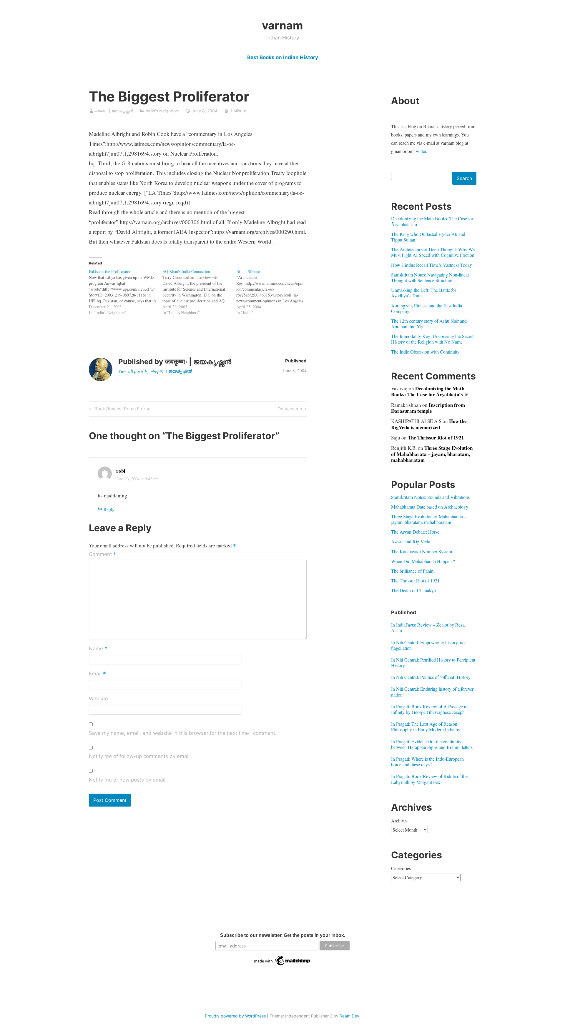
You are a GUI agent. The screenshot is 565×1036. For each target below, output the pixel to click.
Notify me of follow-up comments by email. (140, 756)
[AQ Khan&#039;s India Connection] (199, 292)
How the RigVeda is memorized (429, 424)
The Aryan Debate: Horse (415, 532)
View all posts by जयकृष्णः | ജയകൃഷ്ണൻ (155, 371)
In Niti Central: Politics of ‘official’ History (431, 677)
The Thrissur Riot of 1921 (436, 437)
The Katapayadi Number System (421, 551)
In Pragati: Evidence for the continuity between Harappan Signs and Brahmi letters (432, 744)
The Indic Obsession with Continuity (425, 352)
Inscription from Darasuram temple (428, 407)
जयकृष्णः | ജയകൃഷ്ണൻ (114, 110)
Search (464, 178)
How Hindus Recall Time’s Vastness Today (431, 265)
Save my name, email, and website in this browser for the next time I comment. (183, 733)
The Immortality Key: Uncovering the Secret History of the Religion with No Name (432, 339)
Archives (399, 820)
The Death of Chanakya (413, 590)
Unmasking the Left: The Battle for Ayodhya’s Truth (423, 293)
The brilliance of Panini (413, 571)
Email (97, 674)
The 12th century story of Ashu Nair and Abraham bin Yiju (429, 323)
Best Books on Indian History (282, 57)
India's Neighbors (162, 110)
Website (98, 699)
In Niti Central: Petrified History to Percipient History (433, 662)
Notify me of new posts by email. (128, 780)
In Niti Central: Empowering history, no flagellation (428, 645)
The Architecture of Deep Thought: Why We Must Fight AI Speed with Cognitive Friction (433, 252)
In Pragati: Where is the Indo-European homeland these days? (427, 761)
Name (98, 648)
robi (120, 470)
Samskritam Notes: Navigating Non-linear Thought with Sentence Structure (430, 277)
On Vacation (289, 410)
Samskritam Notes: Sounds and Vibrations (430, 497)
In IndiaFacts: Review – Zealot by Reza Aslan (428, 627)
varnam (282, 25)
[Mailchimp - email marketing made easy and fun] (282, 965)
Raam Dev (349, 1015)
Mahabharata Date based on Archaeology (429, 507)
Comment (102, 554)
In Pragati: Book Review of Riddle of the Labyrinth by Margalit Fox (429, 779)
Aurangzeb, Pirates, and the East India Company (426, 308)
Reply (109, 509)
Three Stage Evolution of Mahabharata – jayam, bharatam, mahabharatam (432, 454)
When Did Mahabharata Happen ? (423, 561)
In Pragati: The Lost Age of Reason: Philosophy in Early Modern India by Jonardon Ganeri (425, 726)
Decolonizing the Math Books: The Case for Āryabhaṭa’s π (432, 221)
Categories (401, 868)
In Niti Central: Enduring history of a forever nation (432, 691)
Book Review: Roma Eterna (121, 410)
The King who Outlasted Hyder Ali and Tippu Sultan (428, 237)
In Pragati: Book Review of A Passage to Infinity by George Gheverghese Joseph (429, 709)
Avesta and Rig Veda (410, 541)
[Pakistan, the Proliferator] (126, 292)
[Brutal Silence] (273, 292)
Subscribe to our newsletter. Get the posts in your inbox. (282, 935)
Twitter (419, 151)
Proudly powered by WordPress (235, 1015)
